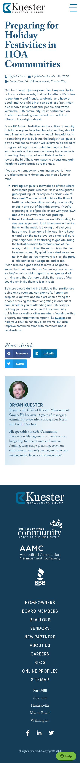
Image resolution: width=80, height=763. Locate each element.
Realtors (40, 619)
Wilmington (40, 721)
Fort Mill (40, 691)
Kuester (60, 318)
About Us (40, 645)
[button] (18, 353)
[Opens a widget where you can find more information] (66, 756)
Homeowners (40, 602)
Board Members (40, 611)
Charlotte (40, 698)
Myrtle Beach (40, 713)
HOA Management (36, 82)
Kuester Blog (58, 82)
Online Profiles (40, 671)
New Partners (40, 636)
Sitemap (40, 679)
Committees (15, 82)
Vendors (40, 628)
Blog (40, 662)
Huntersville (40, 706)
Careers (40, 654)
